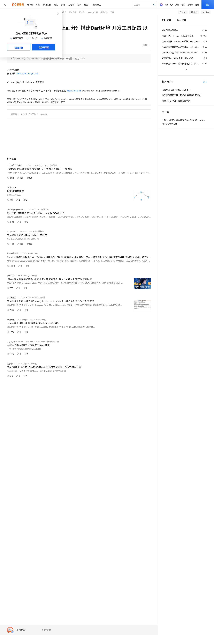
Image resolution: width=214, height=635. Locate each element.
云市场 (71, 4)
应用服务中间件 (38, 297)
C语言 (25, 363)
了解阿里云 (96, 4)
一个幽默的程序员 (14, 165)
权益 (56, 4)
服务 (86, 4)
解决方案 (47, 4)
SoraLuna (11, 275)
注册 (197, 4)
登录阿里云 (44, 47)
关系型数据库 (38, 231)
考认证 (81, 12)
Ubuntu (30, 209)
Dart (23, 114)
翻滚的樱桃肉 (12, 253)
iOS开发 (33, 363)
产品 (38, 4)
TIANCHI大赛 (92, 12)
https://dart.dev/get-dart (27, 73)
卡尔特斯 (21, 630)
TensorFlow (40, 341)
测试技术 (54, 165)
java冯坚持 (11, 297)
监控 (23, 253)
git (29, 275)
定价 (63, 4)
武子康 (10, 363)
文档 (177, 4)
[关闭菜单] (4, 4)
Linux (37, 209)
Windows (43, 114)
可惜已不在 (11, 187)
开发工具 (32, 114)
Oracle (21, 231)
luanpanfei (11, 231)
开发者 (35, 275)
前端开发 (38, 165)
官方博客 (72, 12)
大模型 (30, 4)
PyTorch (29, 341)
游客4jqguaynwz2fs (15, 209)
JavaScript (22, 319)
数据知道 (11, 319)
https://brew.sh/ (74, 90)
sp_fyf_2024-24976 (15, 341)
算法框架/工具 (53, 341)
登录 (207, 4)
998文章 (46, 630)
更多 (205, 81)
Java (28, 231)
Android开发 (41, 319)
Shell (30, 253)
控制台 (190, 4)
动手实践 (62, 12)
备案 (183, 4)
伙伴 (79, 4)
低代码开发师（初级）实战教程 (176, 89)
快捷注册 (19, 47)
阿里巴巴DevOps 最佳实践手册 (176, 100)
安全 (46, 165)
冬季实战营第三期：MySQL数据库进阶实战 (181, 95)
